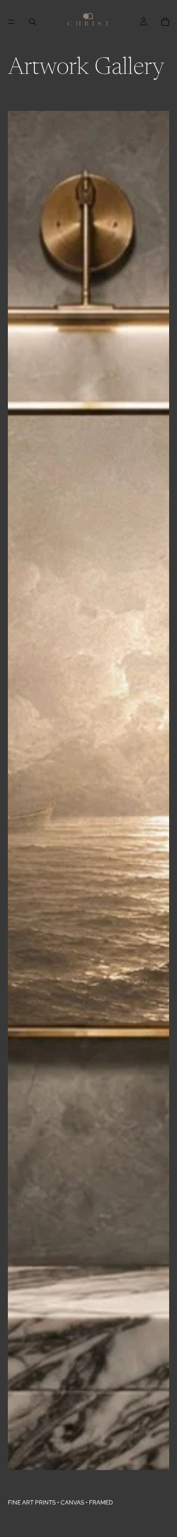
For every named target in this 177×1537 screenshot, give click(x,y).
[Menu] (11, 21)
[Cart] (165, 22)
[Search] (32, 22)
